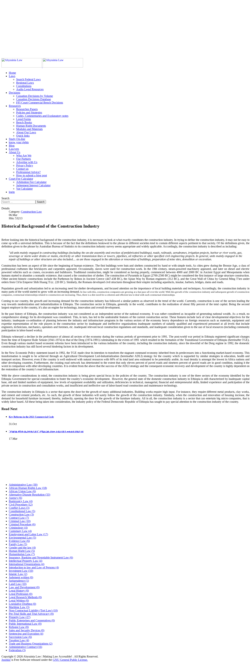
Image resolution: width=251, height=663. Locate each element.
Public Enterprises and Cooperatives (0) (32, 620)
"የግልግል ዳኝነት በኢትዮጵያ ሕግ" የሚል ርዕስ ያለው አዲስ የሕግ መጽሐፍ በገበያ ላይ (46, 431)
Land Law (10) (17, 584)
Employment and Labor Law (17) (28, 534)
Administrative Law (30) (23, 484)
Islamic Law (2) (18, 574)
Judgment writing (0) (21, 577)
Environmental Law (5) (22, 537)
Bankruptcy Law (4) (21, 501)
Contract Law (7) (19, 517)
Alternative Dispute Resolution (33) (29, 494)
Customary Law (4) (20, 531)
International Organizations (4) (26, 564)
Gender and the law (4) (22, 547)
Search (5, 198)
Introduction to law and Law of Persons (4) (34, 567)
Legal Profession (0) (20, 593)
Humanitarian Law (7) (22, 554)
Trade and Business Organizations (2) (30, 643)
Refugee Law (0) (19, 627)
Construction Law (31, 211)
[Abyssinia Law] (42, 66)
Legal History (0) (19, 590)
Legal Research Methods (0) (25, 597)
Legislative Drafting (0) (22, 603)
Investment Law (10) (21, 570)
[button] (12, 76)
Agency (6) (15, 497)
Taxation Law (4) (19, 640)
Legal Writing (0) (19, 600)
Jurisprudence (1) (19, 580)
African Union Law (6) (22, 491)
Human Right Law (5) (22, 550)
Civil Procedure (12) (21, 504)
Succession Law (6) (20, 637)
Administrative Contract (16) (25, 646)
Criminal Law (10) (20, 521)
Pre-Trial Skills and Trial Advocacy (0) (31, 613)
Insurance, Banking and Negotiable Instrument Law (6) (41, 557)
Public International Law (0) (25, 623)
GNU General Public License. (70, 659)
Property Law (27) (19, 617)
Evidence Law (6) (19, 541)
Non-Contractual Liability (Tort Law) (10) (33, 610)
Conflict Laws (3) (19, 507)
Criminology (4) (18, 527)
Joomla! (6, 659)
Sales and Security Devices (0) (26, 630)
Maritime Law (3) (19, 607)
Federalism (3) (17, 650)
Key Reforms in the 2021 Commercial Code (31, 416)
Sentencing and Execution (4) (26, 633)
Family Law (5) (18, 544)
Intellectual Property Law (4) (25, 560)
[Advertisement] (111, 27)
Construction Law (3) (21, 514)
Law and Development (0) (24, 587)
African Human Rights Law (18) (28, 488)
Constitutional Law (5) (22, 511)
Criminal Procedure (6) (22, 524)
